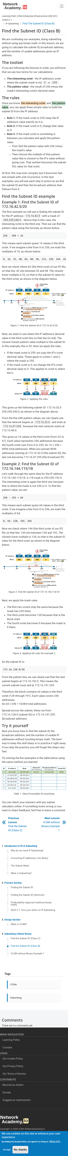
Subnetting (16, 997)
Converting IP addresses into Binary (29, 858)
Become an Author (13, 1085)
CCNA (13, 984)
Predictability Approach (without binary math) (31, 903)
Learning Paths (11, 1040)
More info (54, 1141)
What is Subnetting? (21, 873)
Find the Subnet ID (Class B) (25, 946)
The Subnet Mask (20, 866)
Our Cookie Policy (13, 1058)
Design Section (12, 919)
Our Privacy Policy (13, 1066)
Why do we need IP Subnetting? (27, 850)
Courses (7, 1047)
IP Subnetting (12, 23)
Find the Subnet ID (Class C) (25, 938)
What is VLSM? (19, 924)
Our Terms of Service (14, 1073)
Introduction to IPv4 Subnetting (20, 846)
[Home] (14, 6)
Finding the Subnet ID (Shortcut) (27, 895)
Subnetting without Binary (18, 933)
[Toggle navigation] (61, 6)
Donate (7, 1092)
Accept (7, 1149)
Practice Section (13, 882)
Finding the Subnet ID (22, 887)
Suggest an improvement (17, 1100)
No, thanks (20, 1149)
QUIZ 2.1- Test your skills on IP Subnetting (33, 910)
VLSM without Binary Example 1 (27, 953)
